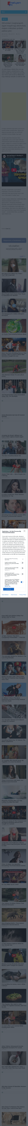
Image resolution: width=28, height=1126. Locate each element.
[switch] (22, 563)
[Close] (24, 531)
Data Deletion (5, 594)
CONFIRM (8, 589)
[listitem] (14, 559)
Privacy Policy (22, 594)
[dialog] (14, 563)
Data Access (14, 594)
